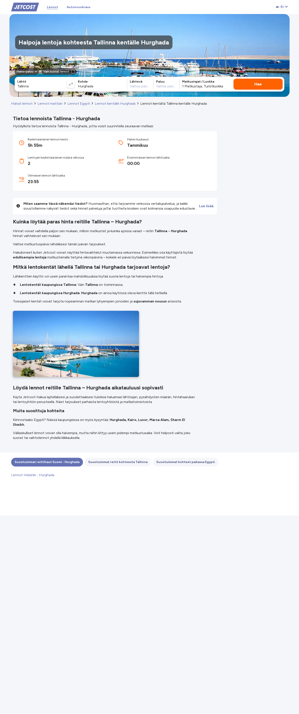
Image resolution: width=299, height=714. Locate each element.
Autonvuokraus (78, 7)
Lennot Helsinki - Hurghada (32, 475)
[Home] (25, 7)
